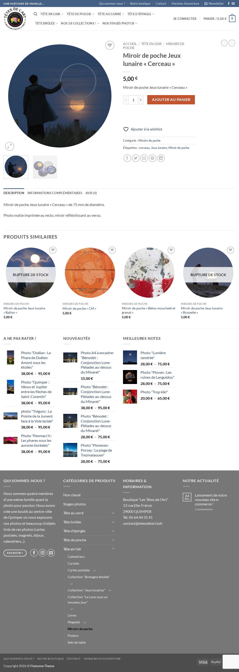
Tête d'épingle (74, 530)
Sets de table (77, 642)
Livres (72, 615)
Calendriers (76, 557)
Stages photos (74, 504)
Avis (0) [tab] (91, 193)
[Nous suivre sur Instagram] (42, 553)
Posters (73, 636)
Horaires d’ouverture (185, 3)
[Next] (108, 96)
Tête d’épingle (139, 14)
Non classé (72, 495)
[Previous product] (232, 43)
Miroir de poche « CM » (79, 308)
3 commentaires (210, 509)
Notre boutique (140, 3)
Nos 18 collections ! (78, 23)
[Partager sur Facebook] (127, 158)
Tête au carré (109, 14)
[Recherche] (35, 14)
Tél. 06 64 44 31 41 (138, 517)
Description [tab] (14, 193)
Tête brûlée (45, 23)
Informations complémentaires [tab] (55, 193)
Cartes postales (79, 570)
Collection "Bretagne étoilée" (89, 577)
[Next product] (224, 43)
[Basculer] (113, 513)
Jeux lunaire (159, 148)
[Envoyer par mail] (144, 158)
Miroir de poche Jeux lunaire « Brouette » (201, 310)
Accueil (130, 44)
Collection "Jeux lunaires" (86, 590)
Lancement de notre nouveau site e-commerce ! (211, 499)
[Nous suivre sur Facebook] (228, 3)
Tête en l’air (50, 14)
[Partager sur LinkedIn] (161, 158)
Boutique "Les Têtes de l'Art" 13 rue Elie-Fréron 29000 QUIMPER (145, 505)
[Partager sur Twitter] (136, 158)
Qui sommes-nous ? (112, 3)
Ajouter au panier (171, 99)
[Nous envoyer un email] (233, 3)
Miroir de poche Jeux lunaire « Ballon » (24, 310)
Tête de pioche (79, 14)
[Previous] (11, 96)
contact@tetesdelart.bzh (142, 523)
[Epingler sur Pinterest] (152, 158)
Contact (161, 3)
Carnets (73, 563)
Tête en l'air (151, 44)
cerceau (144, 148)
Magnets (74, 622)
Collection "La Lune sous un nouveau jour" (88, 599)
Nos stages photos (118, 23)
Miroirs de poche (149, 140)
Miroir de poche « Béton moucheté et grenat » (148, 310)
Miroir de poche (179, 148)
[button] (214, 3)
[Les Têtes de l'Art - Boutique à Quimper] (15, 18)
